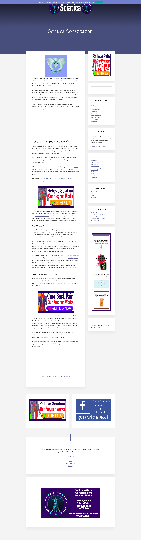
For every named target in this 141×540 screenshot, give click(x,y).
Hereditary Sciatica (95, 220)
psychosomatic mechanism (41, 216)
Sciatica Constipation (64, 376)
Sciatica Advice (94, 171)
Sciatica (43, 376)
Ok (93, 2)
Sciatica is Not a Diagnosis (97, 168)
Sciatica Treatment (95, 109)
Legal (92, 195)
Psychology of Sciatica (96, 175)
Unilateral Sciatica (95, 164)
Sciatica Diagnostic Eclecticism (98, 218)
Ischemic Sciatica (95, 162)
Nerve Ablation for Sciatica (97, 214)
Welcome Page (94, 191)
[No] (139, 2)
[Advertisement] (55, 122)
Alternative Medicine (96, 117)
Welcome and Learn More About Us (99, 146)
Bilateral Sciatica (95, 166)
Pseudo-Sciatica (94, 113)
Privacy (92, 193)
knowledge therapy (73, 258)
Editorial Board (94, 197)
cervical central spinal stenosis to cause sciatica (57, 178)
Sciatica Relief (94, 170)
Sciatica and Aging (95, 212)
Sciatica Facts (94, 160)
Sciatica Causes (94, 107)
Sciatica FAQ (94, 121)
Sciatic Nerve (94, 177)
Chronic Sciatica (94, 119)
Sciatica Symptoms (52, 376)
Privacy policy (99, 2)
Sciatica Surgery (94, 111)
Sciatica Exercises (95, 173)
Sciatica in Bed (94, 216)
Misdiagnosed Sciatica (96, 115)
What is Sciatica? (95, 104)
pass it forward (97, 327)
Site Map (93, 199)
